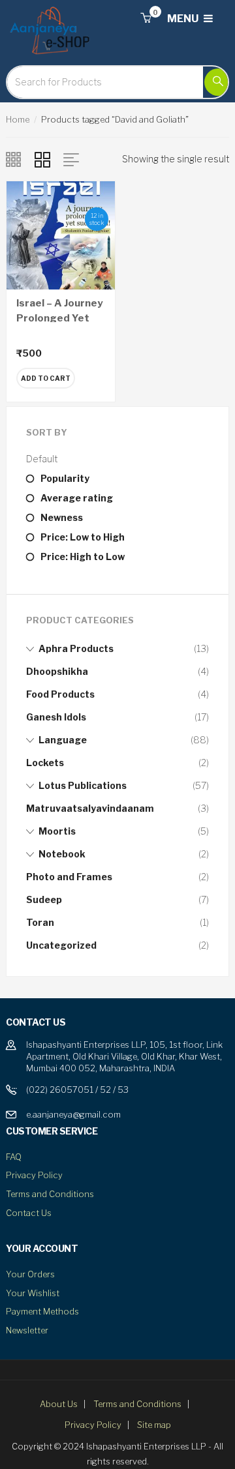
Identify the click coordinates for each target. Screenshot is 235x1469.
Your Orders (30, 1274)
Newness (61, 517)
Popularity (64, 478)
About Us (59, 1404)
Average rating (76, 497)
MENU (183, 18)
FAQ (14, 1156)
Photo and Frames (69, 876)
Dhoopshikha (57, 671)
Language (63, 739)
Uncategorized (61, 945)
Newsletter (27, 1330)
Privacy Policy (34, 1175)
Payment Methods (42, 1311)
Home (17, 119)
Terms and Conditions (50, 1194)
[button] (145, 18)
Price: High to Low (82, 556)
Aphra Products (76, 648)
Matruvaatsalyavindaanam (90, 808)
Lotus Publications (83, 785)
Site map (154, 1424)
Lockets (45, 762)
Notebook (62, 853)
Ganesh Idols (56, 716)
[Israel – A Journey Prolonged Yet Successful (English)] (61, 234)
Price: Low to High (82, 536)
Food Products (60, 694)
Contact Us (29, 1213)
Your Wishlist (32, 1293)
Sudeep (44, 899)
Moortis (57, 831)
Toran (40, 922)
